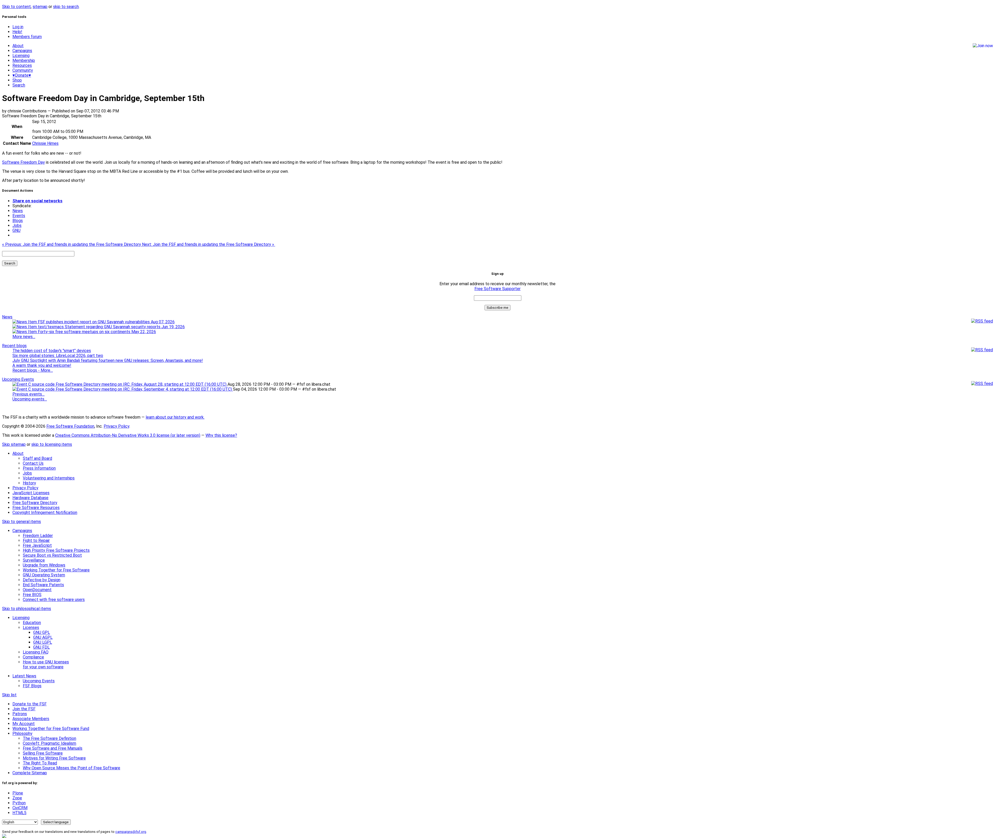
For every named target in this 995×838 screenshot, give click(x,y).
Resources (22, 65)
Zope (17, 798)
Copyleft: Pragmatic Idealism (49, 743)
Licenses (31, 627)
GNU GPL (41, 632)
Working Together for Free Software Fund (50, 728)
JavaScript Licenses (30, 492)
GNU (16, 230)
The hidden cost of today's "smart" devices (51, 350)
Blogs (17, 220)
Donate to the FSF (29, 703)
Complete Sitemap (29, 772)
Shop (17, 80)
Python (19, 802)
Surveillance (34, 560)
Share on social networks (37, 200)
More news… (23, 336)
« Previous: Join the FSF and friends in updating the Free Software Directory (72, 244)
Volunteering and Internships (49, 478)
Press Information (39, 468)
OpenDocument (37, 589)
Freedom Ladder (38, 535)
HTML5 (19, 812)
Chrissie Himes (45, 143)
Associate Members (30, 718)
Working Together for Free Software (56, 570)
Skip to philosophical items (26, 608)
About (18, 45)
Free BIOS (32, 594)
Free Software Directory (34, 502)
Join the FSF (23, 708)
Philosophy (22, 733)
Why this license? (221, 435)
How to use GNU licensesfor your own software (46, 664)
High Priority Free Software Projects (56, 550)
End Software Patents (43, 584)
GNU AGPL (43, 637)
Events (18, 215)
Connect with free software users (54, 599)
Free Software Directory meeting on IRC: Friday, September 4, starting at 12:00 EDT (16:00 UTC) (144, 389)
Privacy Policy (116, 426)
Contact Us (33, 463)
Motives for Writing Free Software (54, 758)
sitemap (40, 6)
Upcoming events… (29, 399)
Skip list (9, 694)
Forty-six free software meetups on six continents (96, 331)
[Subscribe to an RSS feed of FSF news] (982, 321)
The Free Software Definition (49, 738)
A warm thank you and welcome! (41, 365)
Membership (23, 60)
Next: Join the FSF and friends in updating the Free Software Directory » (208, 244)
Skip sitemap (14, 444)
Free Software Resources (36, 507)
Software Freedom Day (23, 162)
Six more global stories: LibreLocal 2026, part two (57, 355)
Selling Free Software (43, 753)
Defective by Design (41, 579)
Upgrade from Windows (44, 565)
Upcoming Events (18, 379)
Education (32, 622)
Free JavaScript (37, 545)
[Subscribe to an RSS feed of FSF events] (982, 383)
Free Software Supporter (497, 288)
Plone (17, 793)
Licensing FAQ (35, 652)
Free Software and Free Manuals (52, 748)
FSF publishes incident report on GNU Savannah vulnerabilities (106, 321)
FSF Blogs (32, 685)
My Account (23, 723)
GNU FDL (41, 647)
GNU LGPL (42, 642)
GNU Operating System (44, 574)
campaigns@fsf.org (130, 832)
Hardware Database (30, 497)
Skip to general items (21, 521)
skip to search (66, 6)
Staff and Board (37, 458)
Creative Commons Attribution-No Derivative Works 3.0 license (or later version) (127, 435)
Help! (17, 31)
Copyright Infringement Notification (44, 512)
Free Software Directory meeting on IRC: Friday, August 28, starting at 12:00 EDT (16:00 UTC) (141, 384)
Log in (17, 26)
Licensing (21, 55)
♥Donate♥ (21, 75)
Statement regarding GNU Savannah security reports (124, 326)
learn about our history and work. (175, 417)
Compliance (33, 657)
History (29, 483)
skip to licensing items (51, 444)
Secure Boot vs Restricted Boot (52, 555)
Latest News (24, 676)
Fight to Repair (36, 540)
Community (22, 70)
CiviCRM (19, 807)
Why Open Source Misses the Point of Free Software (71, 767)
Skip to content (16, 6)
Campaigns (22, 50)
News (17, 210)
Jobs (17, 225)
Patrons (19, 713)
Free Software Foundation (70, 426)
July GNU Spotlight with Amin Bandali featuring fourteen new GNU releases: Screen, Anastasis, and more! (107, 360)
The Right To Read (40, 763)
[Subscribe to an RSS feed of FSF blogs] (982, 349)
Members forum (27, 36)
